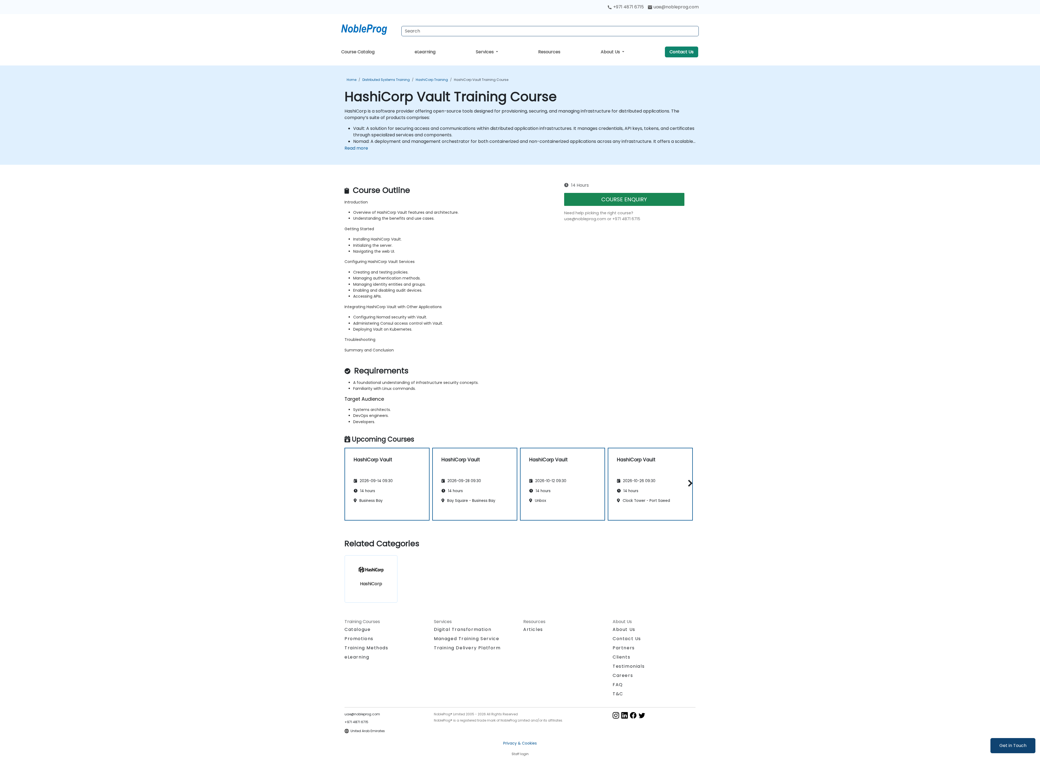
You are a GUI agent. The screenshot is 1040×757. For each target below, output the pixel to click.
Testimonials (629, 666)
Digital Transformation (462, 629)
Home (351, 79)
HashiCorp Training (432, 79)
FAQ (618, 685)
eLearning (425, 52)
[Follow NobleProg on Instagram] (616, 715)
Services (485, 52)
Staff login (520, 754)
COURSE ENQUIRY (624, 199)
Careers (623, 675)
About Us (611, 52)
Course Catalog (358, 52)
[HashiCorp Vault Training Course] (369, 28)
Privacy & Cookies (520, 743)
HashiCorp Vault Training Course (481, 79)
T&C (618, 694)
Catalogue (357, 629)
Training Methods (366, 648)
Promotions (358, 639)
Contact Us (682, 52)
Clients (621, 657)
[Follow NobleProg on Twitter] (642, 715)
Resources (549, 52)
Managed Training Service (466, 639)
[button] (688, 483)
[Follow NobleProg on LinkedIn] (624, 715)
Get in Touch (1012, 745)
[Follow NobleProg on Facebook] (633, 715)
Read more (356, 148)
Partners (624, 648)
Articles (533, 629)
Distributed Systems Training (386, 79)
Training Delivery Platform (467, 648)
